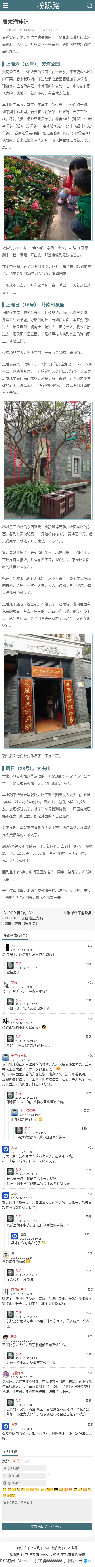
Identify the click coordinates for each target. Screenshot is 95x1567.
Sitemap (23, 1561)
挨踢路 (48, 5)
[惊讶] (42, 1489)
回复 (90, 945)
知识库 (22, 1548)
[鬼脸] (23, 1489)
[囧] (89, 1489)
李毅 (14, 982)
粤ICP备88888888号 (49, 1561)
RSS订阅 (7, 1561)
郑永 (14, 1336)
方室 (14, 1424)
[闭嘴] (18, 1489)
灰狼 (18, 963)
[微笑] (27, 1489)
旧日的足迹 (19, 1290)
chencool (17, 1019)
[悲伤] (14, 1489)
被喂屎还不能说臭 (77, 913)
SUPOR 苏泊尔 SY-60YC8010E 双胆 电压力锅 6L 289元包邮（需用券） (21, 918)
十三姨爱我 (19, 1055)
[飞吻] (37, 1489)
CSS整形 (71, 1548)
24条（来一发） (51, 30)
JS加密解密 (52, 1548)
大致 (14, 1147)
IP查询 (35, 1548)
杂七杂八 (11, 30)
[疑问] (5, 1489)
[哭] (9, 1495)
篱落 (74, 1554)
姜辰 (14, 946)
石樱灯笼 (17, 1373)
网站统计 (75, 1561)
